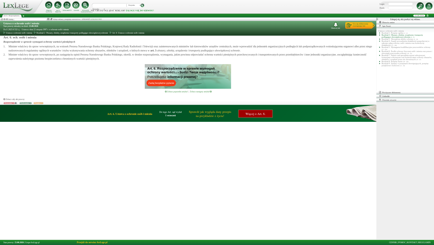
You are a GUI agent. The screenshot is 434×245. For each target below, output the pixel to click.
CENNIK (76, 10)
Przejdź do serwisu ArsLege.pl (92, 242)
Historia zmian (388, 22)
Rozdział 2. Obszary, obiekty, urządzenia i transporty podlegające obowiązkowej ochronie (72, 33)
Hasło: (382, 8)
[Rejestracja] (429, 6)
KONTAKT (412, 242)
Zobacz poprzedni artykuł (177, 91)
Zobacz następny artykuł (200, 91)
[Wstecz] (4, 19)
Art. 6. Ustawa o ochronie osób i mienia (128, 33)
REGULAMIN (424, 242)
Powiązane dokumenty (391, 92)
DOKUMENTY (67, 10)
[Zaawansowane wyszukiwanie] (85, 5)
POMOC (402, 242)
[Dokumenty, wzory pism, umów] (67, 5)
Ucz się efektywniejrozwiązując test (360, 25)
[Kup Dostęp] (76, 5)
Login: (382, 4)
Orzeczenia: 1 (9, 103)
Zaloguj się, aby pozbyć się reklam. (405, 19)
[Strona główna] (21, 13)
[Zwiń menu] (428, 15)
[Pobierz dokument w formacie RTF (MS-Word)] (48, 19)
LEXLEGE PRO (96, 19)
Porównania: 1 (26, 103)
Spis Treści (386, 26)
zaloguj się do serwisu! (140, 11)
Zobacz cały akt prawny (15, 99)
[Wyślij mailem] (51, 19)
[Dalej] (7, 19)
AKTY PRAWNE (58, 11)
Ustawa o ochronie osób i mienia (21, 23)
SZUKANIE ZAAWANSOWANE (85, 11)
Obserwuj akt (335, 28)
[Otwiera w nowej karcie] (15, 103)
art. (153, 50)
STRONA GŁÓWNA (49, 11)
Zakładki (386, 96)
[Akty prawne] (58, 5)
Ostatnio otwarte (389, 100)
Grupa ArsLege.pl (32, 242)
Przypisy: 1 (38, 103)
